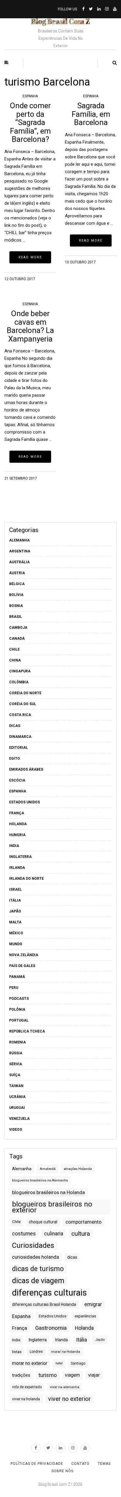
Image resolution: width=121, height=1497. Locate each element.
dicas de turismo (38, 1269)
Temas (104, 1464)
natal (59, 1363)
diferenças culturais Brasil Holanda (44, 1304)
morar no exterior (29, 1363)
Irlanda (17, 868)
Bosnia (16, 606)
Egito (14, 758)
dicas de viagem (38, 1280)
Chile (14, 649)
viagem (72, 1375)
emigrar (93, 1304)
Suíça (14, 1075)
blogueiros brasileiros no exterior (52, 1207)
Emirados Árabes (26, 769)
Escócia (17, 780)
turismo (47, 1375)
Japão (15, 911)
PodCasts (19, 999)
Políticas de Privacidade (37, 1464)
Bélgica (17, 584)
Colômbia (18, 682)
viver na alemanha (64, 1387)
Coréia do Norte (25, 693)
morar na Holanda (65, 1352)
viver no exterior (69, 1398)
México (16, 933)
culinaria (53, 1234)
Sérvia (15, 1064)
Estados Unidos (24, 802)
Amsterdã (48, 1169)
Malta (15, 922)
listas (16, 1351)
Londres (36, 1352)
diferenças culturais (49, 1292)
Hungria (17, 835)
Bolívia (16, 595)
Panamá (17, 977)
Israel (15, 889)
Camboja (18, 628)
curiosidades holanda (35, 1257)
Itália (15, 900)
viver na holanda (26, 1398)
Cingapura (20, 671)
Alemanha (19, 540)
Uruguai (17, 1108)
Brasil (15, 617)
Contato (80, 1464)
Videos (15, 1129)
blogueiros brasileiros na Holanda (48, 1192)
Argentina (19, 551)
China (15, 660)
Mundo (15, 944)
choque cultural (43, 1221)
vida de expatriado (27, 1387)
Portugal (18, 1020)
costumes (24, 1233)
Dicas (14, 726)
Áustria (17, 573)
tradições (21, 1375)
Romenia (17, 1042)
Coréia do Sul (22, 704)
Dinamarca (20, 737)
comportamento (83, 1222)
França (16, 813)
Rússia (15, 1053)
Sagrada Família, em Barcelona (91, 114)
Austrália (19, 562)
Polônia (17, 1009)
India (14, 846)
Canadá (17, 638)
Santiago (78, 1363)
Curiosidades (33, 1245)
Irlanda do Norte (26, 878)
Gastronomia (51, 1327)
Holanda (18, 824)
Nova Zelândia (23, 955)
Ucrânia (17, 1097)
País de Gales (22, 966)
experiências (85, 1316)
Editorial (18, 748)
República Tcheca (27, 1031)
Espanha (30, 96)
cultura (80, 1233)
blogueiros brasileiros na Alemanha (40, 1180)
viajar (94, 1375)
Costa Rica (20, 715)
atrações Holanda (78, 1169)
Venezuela (19, 1119)
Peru (13, 988)
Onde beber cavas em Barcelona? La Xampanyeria (30, 326)
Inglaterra (20, 857)
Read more (30, 257)
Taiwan (16, 1086)
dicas (72, 1257)
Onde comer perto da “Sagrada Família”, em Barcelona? (30, 122)
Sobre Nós (62, 1471)
